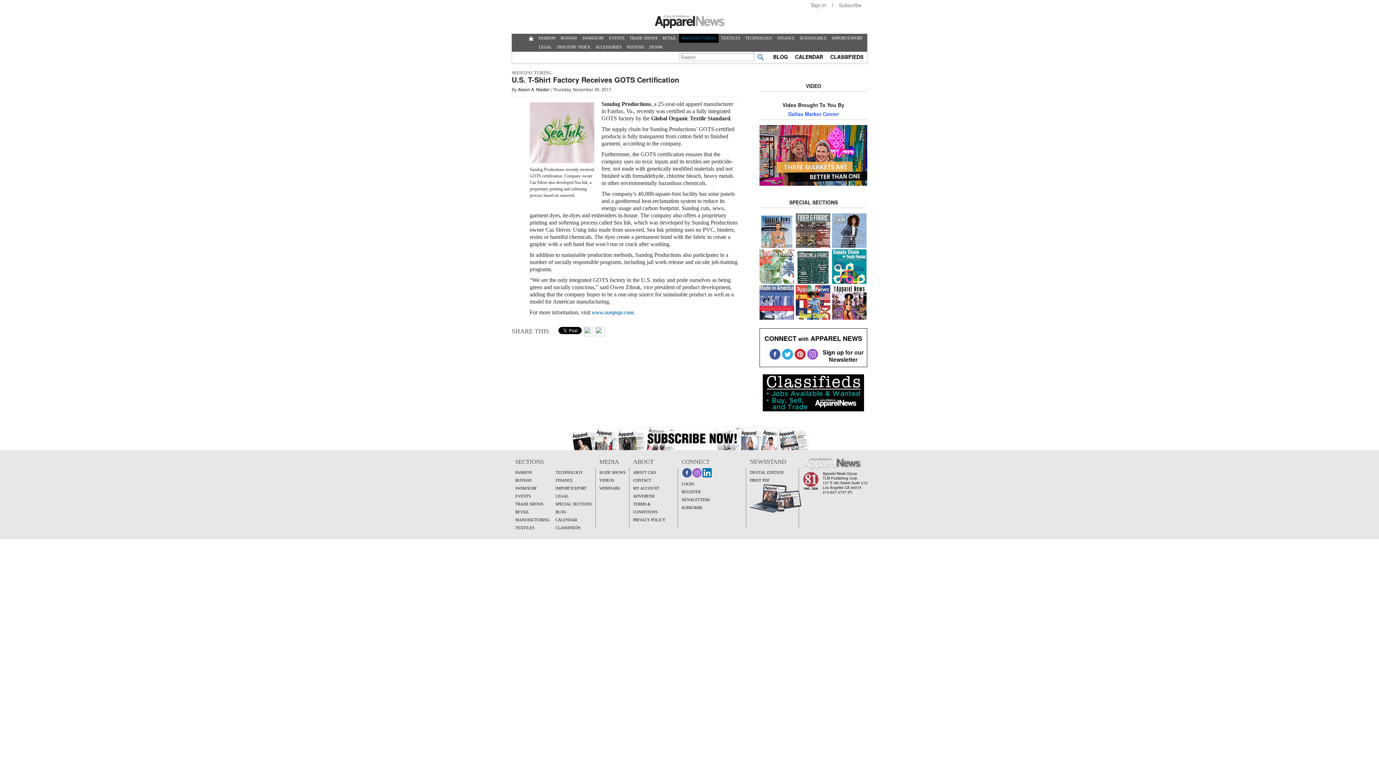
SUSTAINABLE (813, 38)
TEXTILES (730, 38)
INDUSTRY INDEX (573, 47)
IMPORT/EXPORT (847, 38)
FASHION (547, 38)
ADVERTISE (644, 496)
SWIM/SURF (593, 38)
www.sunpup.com (612, 312)
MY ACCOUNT (646, 488)
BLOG (780, 56)
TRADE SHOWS (644, 38)
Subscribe (850, 5)
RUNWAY (569, 38)
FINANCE (786, 38)
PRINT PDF (760, 480)
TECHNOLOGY (758, 38)
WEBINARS (609, 488)
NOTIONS (635, 47)
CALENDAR (809, 56)
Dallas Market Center (813, 113)
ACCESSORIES (608, 47)
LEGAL (545, 47)
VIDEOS (606, 480)
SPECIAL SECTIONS (574, 504)
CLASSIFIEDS (846, 56)
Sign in (818, 5)
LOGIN (688, 484)
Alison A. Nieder (533, 89)
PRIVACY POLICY (649, 520)
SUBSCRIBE (692, 507)
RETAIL (670, 38)
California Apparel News (690, 21)
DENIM (656, 47)
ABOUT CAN (644, 472)
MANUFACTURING (699, 38)
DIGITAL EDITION (767, 472)
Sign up (833, 352)
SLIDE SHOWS (612, 472)
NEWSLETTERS (696, 500)
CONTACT (642, 480)
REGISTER (691, 492)
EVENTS (617, 38)
